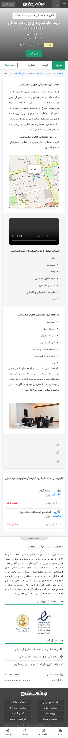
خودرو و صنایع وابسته (26, 45)
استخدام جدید (50, 719)
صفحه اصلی (57, 73)
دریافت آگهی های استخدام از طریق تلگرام (39, 657)
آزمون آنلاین (18, 713)
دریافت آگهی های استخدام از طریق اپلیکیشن (37, 649)
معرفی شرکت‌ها (43, 73)
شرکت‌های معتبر (18, 719)
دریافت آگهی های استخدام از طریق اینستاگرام (37, 664)
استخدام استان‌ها (18, 708)
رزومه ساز (50, 713)
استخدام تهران (50, 708)
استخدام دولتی (50, 702)
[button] (34, 177)
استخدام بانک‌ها (18, 702)
